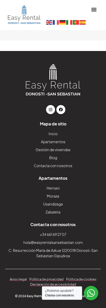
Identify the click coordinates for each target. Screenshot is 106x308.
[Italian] (69, 21)
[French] (56, 21)
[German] (62, 21)
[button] (94, 9)
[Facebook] (60, 109)
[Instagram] (50, 109)
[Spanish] (83, 21)
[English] (49, 21)
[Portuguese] (76, 21)
